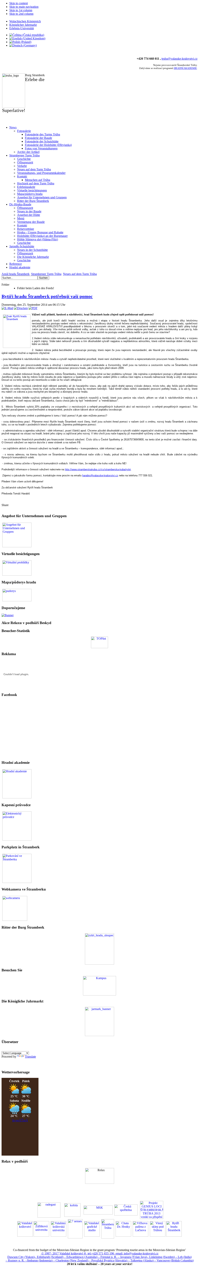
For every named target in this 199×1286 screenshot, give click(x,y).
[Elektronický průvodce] (17, 783)
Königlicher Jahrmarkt (23, 24)
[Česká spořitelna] (126, 1209)
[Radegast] (49, 1209)
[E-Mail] (7, 308)
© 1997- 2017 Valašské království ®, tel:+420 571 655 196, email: (82, 1253)
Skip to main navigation (23, 6)
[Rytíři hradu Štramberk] (99, 963)
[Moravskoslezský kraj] (98, 1209)
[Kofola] (72, 1209)
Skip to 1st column (20, 10)
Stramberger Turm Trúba (46, 274)
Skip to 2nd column (21, 13)
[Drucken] (21, 308)
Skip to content (18, 3)
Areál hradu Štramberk (16, 274)
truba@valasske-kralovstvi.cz (179, 58)
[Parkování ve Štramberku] (17, 868)
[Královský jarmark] (99, 1035)
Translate (30, 1056)
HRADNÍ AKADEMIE (185, 68)
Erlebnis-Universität (21, 28)
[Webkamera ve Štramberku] (15, 908)
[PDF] (33, 308)
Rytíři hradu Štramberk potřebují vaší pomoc (47, 296)
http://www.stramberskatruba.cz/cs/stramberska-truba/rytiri (98, 469)
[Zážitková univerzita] (99, 994)
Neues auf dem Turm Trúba (80, 274)
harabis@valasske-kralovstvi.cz (100, 475)
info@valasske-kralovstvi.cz (141, 1253)
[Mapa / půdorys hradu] (17, 594)
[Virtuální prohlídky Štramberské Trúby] (17, 567)
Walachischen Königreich (25, 21)
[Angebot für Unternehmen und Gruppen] (17, 534)
